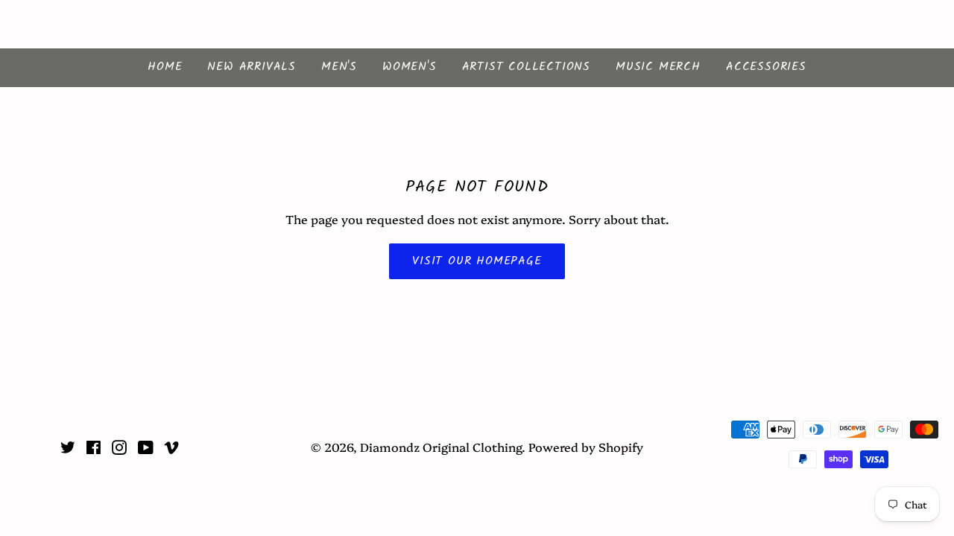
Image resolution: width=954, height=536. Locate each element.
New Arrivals (251, 66)
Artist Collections (526, 66)
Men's (339, 66)
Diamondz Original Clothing (477, 24)
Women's (409, 66)
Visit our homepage (476, 261)
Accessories (766, 66)
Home (165, 66)
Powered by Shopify (585, 446)
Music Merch (658, 66)
